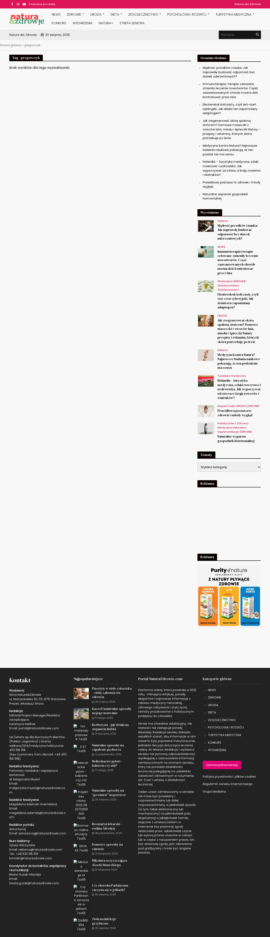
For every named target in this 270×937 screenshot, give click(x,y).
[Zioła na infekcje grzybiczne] (81, 925)
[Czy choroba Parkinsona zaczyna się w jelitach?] (81, 900)
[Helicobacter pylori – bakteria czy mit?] (81, 773)
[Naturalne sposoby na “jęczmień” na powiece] (81, 805)
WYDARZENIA (82, 23)
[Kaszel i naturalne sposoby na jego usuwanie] (81, 713)
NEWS (56, 14)
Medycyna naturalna (231, 428)
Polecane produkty (42, 4)
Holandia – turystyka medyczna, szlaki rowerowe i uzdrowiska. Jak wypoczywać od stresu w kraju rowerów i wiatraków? (232, 168)
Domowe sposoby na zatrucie (107, 846)
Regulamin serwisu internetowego (227, 784)
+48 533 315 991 (27, 854)
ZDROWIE (74, 14)
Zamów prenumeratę (222, 765)
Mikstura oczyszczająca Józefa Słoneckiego (109, 862)
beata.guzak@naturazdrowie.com (34, 883)
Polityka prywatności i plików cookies (229, 776)
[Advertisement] (229, 517)
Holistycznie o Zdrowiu (232, 423)
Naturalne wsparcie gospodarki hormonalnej (235, 438)
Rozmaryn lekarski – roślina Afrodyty (107, 826)
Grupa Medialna (214, 791)
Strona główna (10, 45)
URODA (95, 14)
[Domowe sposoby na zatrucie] (81, 848)
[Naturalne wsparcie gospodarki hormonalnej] (206, 428)
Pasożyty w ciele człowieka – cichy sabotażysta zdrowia (112, 692)
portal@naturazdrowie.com (39, 728)
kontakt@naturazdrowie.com (30, 858)
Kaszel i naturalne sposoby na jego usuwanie (112, 711)
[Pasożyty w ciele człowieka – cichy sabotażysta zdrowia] (81, 693)
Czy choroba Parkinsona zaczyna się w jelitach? (110, 887)
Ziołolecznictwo (143, 14)
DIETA (115, 14)
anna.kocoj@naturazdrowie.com (42, 833)
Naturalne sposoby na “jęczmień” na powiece (109, 792)
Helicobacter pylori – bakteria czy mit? (107, 763)
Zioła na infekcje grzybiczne (104, 921)
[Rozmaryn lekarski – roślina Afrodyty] (81, 832)
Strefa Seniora (132, 23)
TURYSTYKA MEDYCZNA (224, 735)
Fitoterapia (224, 281)
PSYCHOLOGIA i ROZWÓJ (187, 14)
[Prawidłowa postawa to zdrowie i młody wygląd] (206, 411)
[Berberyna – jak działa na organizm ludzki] (81, 733)
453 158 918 (17, 750)
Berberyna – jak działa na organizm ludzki (110, 727)
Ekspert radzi (226, 406)
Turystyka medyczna (233, 14)
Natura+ (106, 23)
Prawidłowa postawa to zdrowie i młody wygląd (234, 413)
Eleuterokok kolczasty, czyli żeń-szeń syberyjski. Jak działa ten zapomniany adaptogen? (230, 108)
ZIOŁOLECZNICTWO (222, 720)
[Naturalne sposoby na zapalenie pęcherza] (81, 749)
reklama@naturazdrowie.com (40, 850)
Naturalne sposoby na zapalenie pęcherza (108, 747)
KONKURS (59, 23)
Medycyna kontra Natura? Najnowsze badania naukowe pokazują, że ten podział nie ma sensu (230, 150)
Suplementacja (228, 432)
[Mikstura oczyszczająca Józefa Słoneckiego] (81, 871)
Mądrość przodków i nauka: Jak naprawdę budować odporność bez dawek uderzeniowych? (229, 72)
